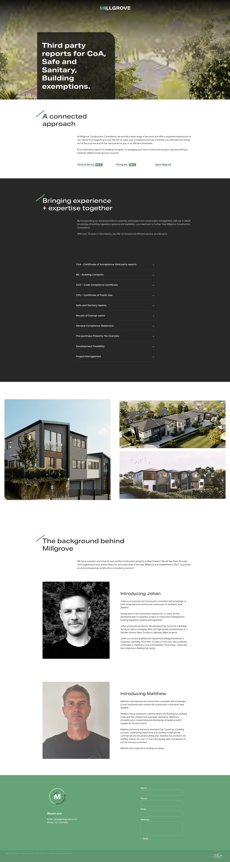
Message (145, 820)
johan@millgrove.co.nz (65, 819)
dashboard (24, 853)
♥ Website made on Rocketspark (60, 853)
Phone (144, 798)
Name (144, 788)
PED (37, 853)
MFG (32, 853)
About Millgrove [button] (163, 164)
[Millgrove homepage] (115, 7)
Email (143, 809)
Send (145, 839)
